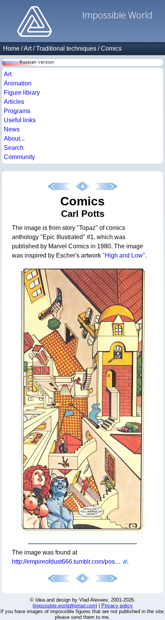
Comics (111, 48)
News (12, 129)
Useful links (20, 120)
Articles (14, 101)
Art (27, 48)
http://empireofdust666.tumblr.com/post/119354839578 (69, 561)
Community (19, 157)
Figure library (22, 92)
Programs (17, 111)
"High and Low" (123, 255)
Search (13, 147)
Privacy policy (117, 606)
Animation (17, 83)
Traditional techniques (66, 48)
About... (14, 138)
